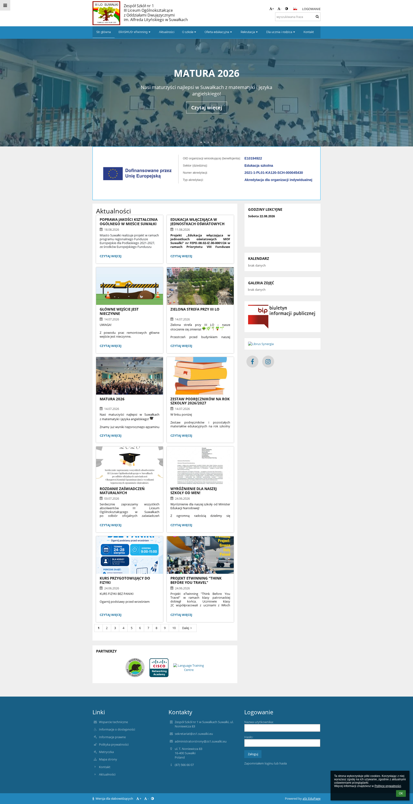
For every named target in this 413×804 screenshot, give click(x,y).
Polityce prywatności (388, 786)
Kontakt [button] (309, 32)
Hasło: (248, 737)
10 (174, 628)
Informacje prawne (112, 737)
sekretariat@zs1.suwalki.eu (194, 733)
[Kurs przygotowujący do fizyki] (129, 555)
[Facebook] (252, 362)
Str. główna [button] (103, 32)
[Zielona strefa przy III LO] (200, 286)
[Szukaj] (317, 16)
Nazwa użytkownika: (258, 722)
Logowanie (311, 9)
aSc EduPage (312, 798)
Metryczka (106, 752)
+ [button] (273, 8)
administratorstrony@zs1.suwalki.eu (201, 741)
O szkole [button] (187, 32)
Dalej (185, 628)
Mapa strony (108, 759)
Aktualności (107, 774)
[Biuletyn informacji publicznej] (282, 317)
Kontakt (104, 767)
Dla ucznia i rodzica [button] (279, 32)
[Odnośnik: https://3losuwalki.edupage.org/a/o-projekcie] (206, 186)
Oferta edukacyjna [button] (217, 32)
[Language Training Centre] (188, 667)
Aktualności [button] (166, 32)
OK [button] (401, 793)
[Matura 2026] (129, 376)
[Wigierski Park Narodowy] (135, 667)
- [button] (280, 8)
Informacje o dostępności (117, 729)
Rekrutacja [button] (248, 32)
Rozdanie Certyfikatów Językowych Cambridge (206, 73)
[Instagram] (268, 362)
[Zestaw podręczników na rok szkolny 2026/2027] (200, 376)
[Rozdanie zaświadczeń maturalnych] (129, 465)
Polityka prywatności (114, 744)
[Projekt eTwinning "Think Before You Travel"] (200, 555)
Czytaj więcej (206, 116)
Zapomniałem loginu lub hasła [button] (265, 763)
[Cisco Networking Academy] (158, 667)
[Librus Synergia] (282, 344)
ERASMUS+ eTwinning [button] (133, 32)
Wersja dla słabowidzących (114, 798)
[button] (286, 8)
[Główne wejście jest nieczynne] (129, 286)
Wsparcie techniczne (113, 722)
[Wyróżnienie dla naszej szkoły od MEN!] (200, 465)
